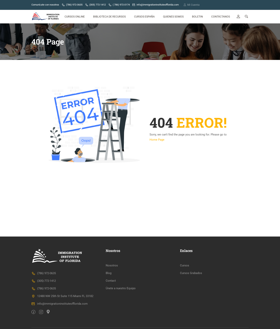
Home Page (157, 139)
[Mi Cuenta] (184, 4)
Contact (111, 280)
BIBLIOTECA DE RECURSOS (109, 16)
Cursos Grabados (191, 273)
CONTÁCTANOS (220, 16)
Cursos (184, 265)
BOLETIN (197, 16)
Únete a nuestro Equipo (121, 288)
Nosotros (112, 265)
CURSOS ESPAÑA (144, 16)
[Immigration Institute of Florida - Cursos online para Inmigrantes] (46, 17)
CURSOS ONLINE (75, 16)
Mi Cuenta (193, 4)
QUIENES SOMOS (173, 16)
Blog (108, 273)
